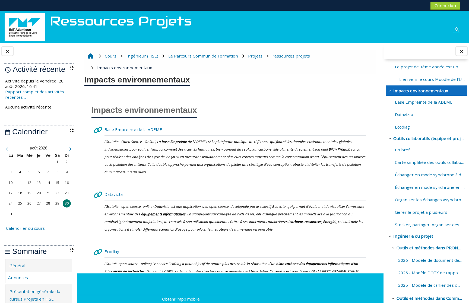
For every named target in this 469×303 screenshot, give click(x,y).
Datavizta (404, 114)
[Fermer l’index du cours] (461, 51)
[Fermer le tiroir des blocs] (7, 51)
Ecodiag (402, 127)
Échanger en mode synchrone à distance (430, 174)
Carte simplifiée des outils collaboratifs (430, 162)
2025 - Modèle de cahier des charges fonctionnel (430, 285)
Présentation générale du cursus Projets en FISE (34, 295)
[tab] (38, 265)
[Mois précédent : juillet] (16, 149)
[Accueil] (25, 26)
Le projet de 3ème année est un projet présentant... (430, 66)
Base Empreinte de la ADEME (423, 102)
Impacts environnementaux (420, 90)
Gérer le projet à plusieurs (421, 212)
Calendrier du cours (25, 228)
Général (17, 265)
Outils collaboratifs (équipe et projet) (429, 138)
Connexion (445, 5)
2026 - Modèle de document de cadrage (430, 260)
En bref (402, 149)
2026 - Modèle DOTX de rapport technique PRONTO (430, 272)
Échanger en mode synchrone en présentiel (430, 187)
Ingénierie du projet (413, 236)
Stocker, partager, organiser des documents (430, 224)
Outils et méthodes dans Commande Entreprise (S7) (429, 298)
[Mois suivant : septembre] (61, 149)
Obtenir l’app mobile (181, 299)
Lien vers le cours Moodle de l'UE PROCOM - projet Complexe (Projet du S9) (432, 79)
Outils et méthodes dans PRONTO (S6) (429, 247)
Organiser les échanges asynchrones (430, 199)
